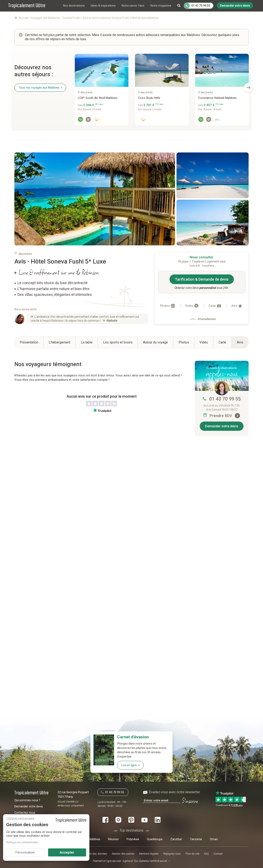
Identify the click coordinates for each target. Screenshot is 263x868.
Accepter (67, 852)
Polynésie (133, 839)
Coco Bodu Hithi (149, 98)
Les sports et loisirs (118, 342)
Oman (214, 839)
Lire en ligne (129, 765)
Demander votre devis (221, 426)
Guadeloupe (155, 839)
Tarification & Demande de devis (201, 279)
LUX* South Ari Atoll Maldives (98, 98)
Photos (165, 305)
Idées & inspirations (103, 5)
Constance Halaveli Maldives (217, 98)
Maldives (94, 839)
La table (86, 342)
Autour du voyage (155, 342)
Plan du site (192, 853)
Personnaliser (25, 852)
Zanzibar (176, 839)
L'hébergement (59, 342)
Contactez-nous (24, 812)
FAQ (206, 853)
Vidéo (189, 305)
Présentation (29, 342)
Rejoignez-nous (172, 853)
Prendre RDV (221, 415)
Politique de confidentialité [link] (22, 842)
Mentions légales (149, 853)
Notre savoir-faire (133, 5)
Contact (218, 853)
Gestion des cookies (123, 853)
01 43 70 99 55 (225, 399)
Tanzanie (196, 839)
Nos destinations (74, 5)
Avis (234, 305)
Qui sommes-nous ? (27, 800)
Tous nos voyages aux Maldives (39, 87)
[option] (102, 91)
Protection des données (94, 853)
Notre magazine (160, 5)
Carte (212, 305)
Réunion (113, 839)
